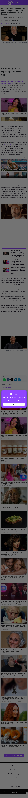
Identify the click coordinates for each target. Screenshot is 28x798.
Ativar (14, 404)
